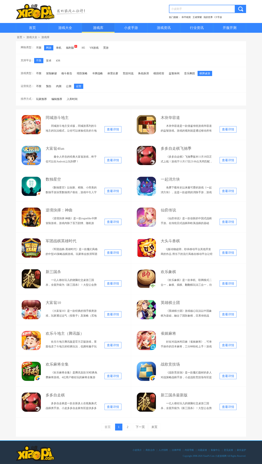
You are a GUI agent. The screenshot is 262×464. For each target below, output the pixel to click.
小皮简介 (137, 450)
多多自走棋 (55, 395)
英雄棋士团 (170, 302)
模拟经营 (158, 73)
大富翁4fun (55, 148)
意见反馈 (228, 450)
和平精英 (186, 17)
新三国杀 (53, 272)
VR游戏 (94, 47)
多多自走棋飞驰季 (176, 148)
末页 (154, 427)
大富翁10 (53, 302)
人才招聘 (163, 450)
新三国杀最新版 (174, 395)
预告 (48, 86)
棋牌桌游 (204, 73)
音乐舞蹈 (189, 73)
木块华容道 (170, 117)
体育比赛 (112, 73)
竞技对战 (128, 73)
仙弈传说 (168, 210)
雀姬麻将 (168, 333)
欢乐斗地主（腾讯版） (65, 333)
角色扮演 (143, 73)
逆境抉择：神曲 (59, 210)
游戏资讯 (164, 28)
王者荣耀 (197, 17)
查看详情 (113, 129)
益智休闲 (174, 73)
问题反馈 (202, 450)
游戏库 (98, 28)
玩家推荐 (41, 99)
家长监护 (241, 450)
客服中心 (215, 450)
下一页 (140, 427)
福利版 (70, 47)
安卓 (48, 60)
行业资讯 (197, 28)
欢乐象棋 (168, 272)
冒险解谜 (51, 73)
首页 (32, 28)
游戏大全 (65, 28)
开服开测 (229, 28)
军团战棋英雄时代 (61, 241)
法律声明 (176, 450)
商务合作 (150, 450)
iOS (58, 60)
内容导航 (189, 450)
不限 (38, 47)
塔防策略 (82, 73)
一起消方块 (170, 179)
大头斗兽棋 (170, 241)
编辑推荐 (56, 99)
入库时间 (72, 99)
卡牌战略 (97, 73)
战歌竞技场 (170, 364)
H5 (83, 47)
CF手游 (218, 17)
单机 (58, 47)
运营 (78, 86)
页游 (106, 47)
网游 (48, 47)
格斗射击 (66, 73)
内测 (58, 86)
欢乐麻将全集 (57, 364)
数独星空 (53, 179)
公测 (68, 86)
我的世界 (208, 17)
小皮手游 (131, 28)
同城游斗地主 (57, 117)
